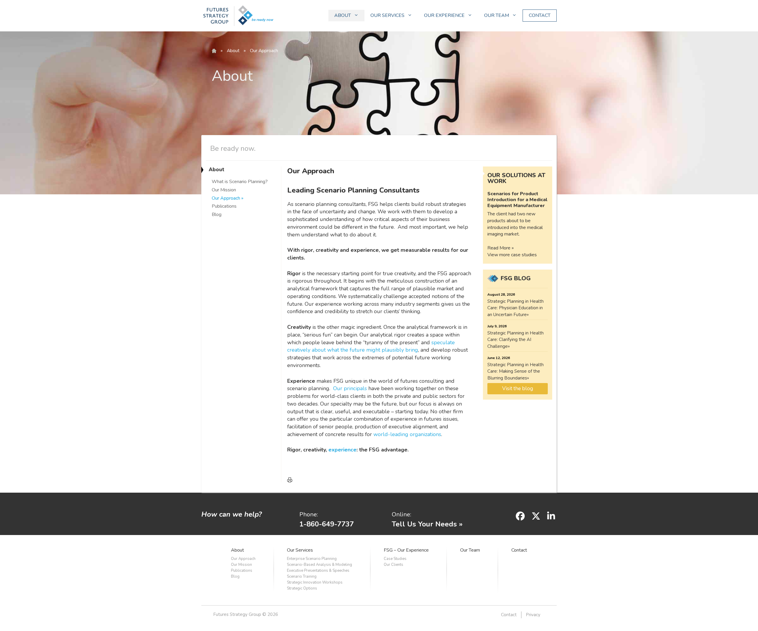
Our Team (470, 550)
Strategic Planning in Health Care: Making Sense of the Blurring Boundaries (515, 371)
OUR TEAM (496, 15)
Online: (401, 514)
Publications (224, 206)
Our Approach (226, 198)
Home (214, 51)
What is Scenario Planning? (240, 181)
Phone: (308, 514)
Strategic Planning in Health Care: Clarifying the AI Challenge (515, 339)
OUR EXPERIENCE (444, 15)
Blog (216, 214)
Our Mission (224, 190)
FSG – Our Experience (406, 550)
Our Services (300, 550)
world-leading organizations (407, 434)
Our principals (350, 388)
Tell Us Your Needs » (427, 524)
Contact (519, 550)
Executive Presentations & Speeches (318, 570)
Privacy (533, 615)
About (233, 50)
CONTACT (539, 15)
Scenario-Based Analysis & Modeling (319, 564)
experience (342, 449)
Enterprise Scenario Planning (312, 558)
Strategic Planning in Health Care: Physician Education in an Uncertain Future (515, 308)
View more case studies (512, 255)
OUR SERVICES (387, 15)
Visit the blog (517, 388)
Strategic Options (302, 588)
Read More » (500, 248)
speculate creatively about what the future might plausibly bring (371, 346)
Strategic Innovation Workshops (315, 582)
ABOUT (342, 15)
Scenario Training (302, 576)
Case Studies (395, 558)
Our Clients (393, 564)
